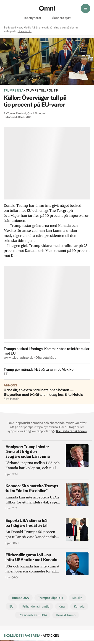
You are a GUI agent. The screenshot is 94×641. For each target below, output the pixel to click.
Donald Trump (65, 615)
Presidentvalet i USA (33, 615)
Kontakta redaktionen (71, 431)
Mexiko (77, 598)
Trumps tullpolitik (42, 90)
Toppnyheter (32, 18)
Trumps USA (13, 90)
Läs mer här (24, 31)
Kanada (79, 606)
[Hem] (47, 8)
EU (11, 606)
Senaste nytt (61, 18)
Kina (62, 606)
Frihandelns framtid (35, 606)
